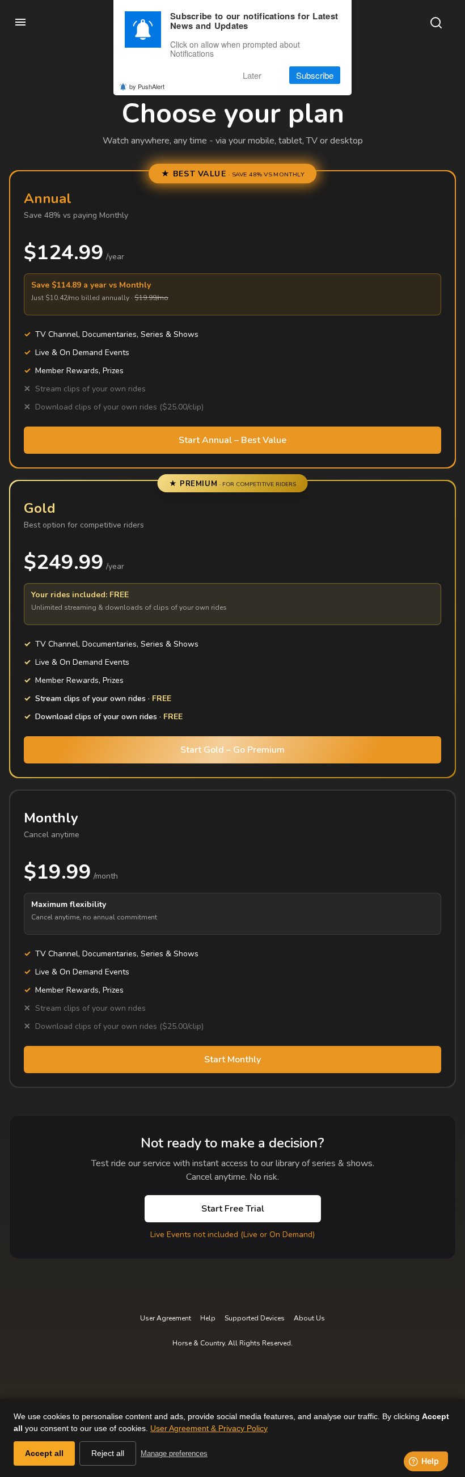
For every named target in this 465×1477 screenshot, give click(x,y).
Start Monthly (232, 1059)
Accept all (44, 1453)
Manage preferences (174, 1453)
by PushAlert (146, 86)
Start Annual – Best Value (232, 440)
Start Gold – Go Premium (232, 750)
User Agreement (165, 1318)
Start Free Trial (232, 1208)
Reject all (107, 1453)
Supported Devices (255, 1318)
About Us (309, 1318)
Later (252, 75)
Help (207, 1318)
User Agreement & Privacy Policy (209, 1428)
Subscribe (314, 75)
